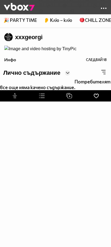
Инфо (10, 59)
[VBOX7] (19, 7)
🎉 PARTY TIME (20, 20)
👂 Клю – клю (58, 20)
